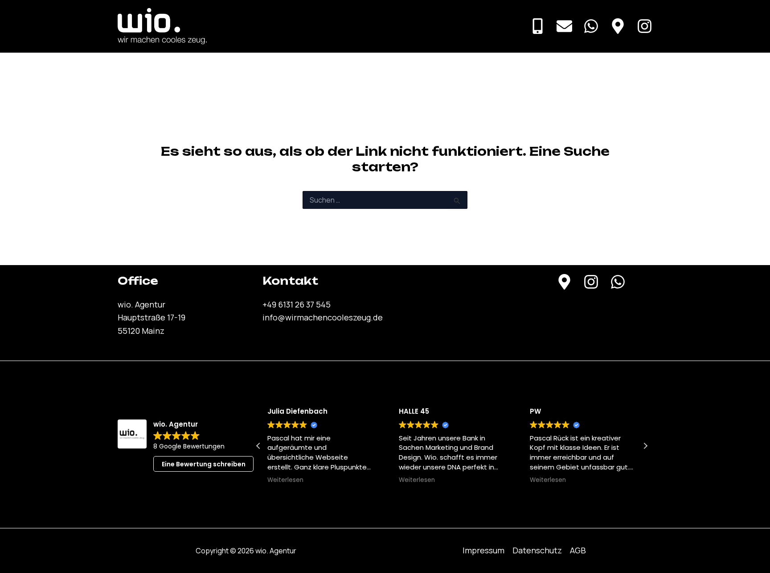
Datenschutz (537, 550)
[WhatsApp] (591, 26)
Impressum (483, 550)
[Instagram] (644, 26)
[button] (645, 446)
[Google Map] (618, 26)
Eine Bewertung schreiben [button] (204, 464)
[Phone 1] (537, 26)
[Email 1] (564, 26)
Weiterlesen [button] (285, 480)
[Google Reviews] (564, 282)
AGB (578, 550)
